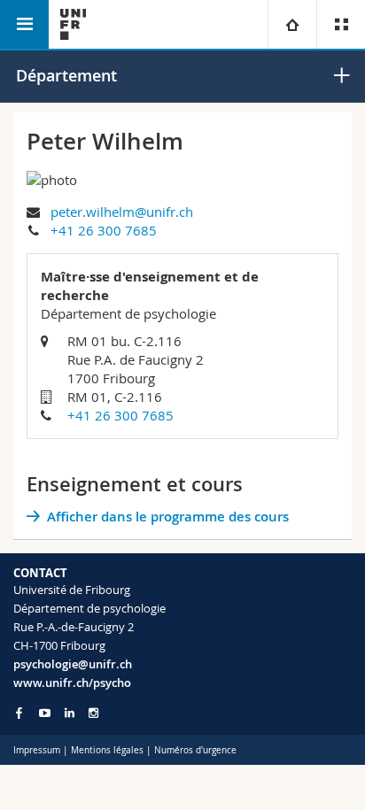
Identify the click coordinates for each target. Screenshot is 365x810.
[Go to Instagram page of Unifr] (93, 713)
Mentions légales (107, 750)
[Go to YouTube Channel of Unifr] (44, 713)
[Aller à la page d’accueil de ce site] (73, 24)
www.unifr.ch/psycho (72, 682)
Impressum (36, 750)
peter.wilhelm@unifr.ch (121, 211)
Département (66, 75)
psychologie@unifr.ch (72, 664)
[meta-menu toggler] (340, 24)
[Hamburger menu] (24, 24)
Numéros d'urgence (195, 750)
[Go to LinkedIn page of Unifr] (69, 713)
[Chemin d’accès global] (292, 24)
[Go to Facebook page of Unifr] (19, 713)
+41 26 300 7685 (103, 230)
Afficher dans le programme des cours (168, 516)
